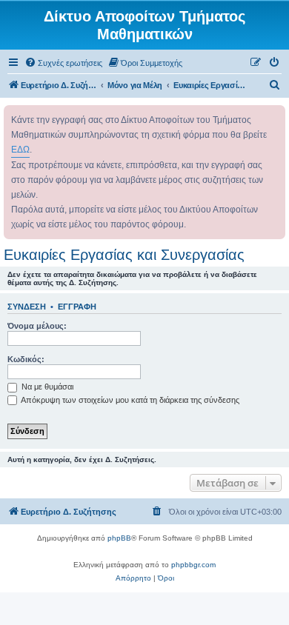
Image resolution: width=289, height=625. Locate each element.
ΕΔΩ (20, 149)
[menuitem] (63, 63)
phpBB (119, 538)
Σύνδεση (26, 306)
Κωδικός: (25, 359)
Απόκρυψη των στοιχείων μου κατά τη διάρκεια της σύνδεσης (129, 399)
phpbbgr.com (193, 565)
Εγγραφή (77, 306)
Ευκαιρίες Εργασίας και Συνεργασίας (124, 255)
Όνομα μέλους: (37, 325)
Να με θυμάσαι (46, 386)
